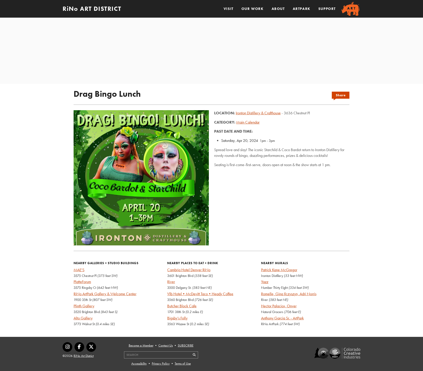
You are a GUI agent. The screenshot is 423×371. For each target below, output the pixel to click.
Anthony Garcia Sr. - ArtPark (282, 318)
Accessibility (139, 363)
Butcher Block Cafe (182, 305)
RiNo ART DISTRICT (92, 9)
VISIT (229, 8)
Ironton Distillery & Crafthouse (258, 112)
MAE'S (79, 269)
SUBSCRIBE (185, 345)
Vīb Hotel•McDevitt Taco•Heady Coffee (200, 293)
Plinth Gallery (84, 305)
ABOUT (278, 8)
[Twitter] (91, 347)
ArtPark (301, 8)
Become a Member (141, 345)
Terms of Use (183, 363)
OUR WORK (252, 8)
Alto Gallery (83, 318)
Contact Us (165, 345)
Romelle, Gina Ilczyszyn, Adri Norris (288, 293)
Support (327, 8)
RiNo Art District (84, 356)
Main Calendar (248, 122)
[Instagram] (67, 347)
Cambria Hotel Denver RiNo (188, 269)
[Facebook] (79, 347)
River (171, 281)
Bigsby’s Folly (177, 318)
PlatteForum (82, 281)
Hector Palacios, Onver (279, 305)
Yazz (264, 281)
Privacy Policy (161, 363)
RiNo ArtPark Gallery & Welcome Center (105, 293)
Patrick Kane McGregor (279, 269)
